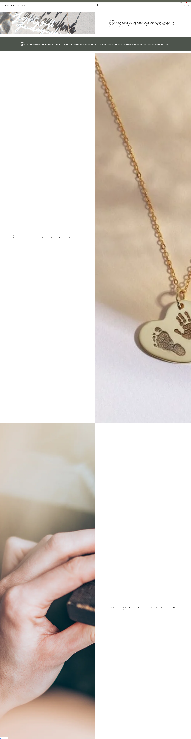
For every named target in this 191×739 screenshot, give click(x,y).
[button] (2, 5)
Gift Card (181, 2)
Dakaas (7, 738)
